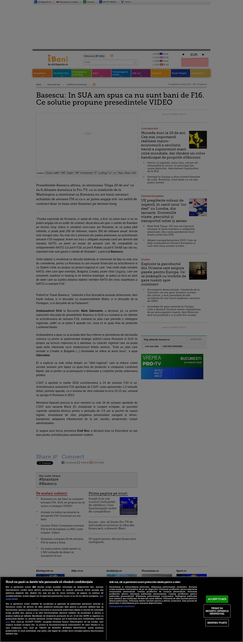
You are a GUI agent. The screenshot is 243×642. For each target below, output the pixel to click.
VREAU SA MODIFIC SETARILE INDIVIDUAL (217, 611)
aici (8, 621)
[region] (121, 609)
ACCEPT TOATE (217, 599)
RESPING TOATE (217, 622)
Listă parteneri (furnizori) (121, 606)
